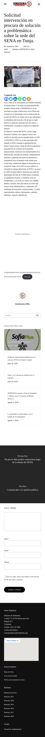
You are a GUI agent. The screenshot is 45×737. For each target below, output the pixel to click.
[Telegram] (24, 99)
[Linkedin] (15, 99)
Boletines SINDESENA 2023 (23, 49)
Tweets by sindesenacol (12, 729)
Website (6, 562)
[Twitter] (11, 99)
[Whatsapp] (20, 99)
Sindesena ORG (13, 46)
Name (6, 539)
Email (6, 550)
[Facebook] (6, 99)
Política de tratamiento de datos (14, 680)
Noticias (7, 52)
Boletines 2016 (9, 716)
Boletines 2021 (9, 697)
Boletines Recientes (10, 693)
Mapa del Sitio (9, 672)
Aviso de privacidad (10, 676)
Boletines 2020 (9, 701)
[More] (29, 99)
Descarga (27, 277)
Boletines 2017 (9, 712)
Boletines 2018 (9, 708)
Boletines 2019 (9, 704)
